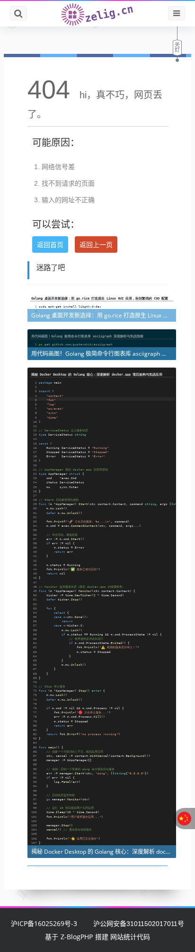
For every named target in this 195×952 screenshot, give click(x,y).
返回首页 (50, 244)
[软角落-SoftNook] (97, 13)
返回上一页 (96, 244)
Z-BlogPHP (77, 936)
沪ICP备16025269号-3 (44, 923)
